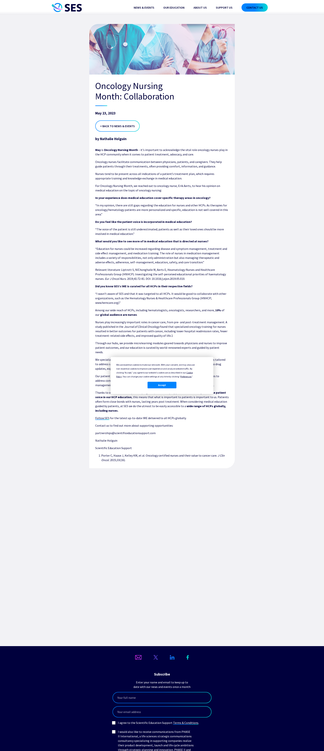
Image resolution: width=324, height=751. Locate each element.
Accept (162, 385)
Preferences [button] (185, 376)
